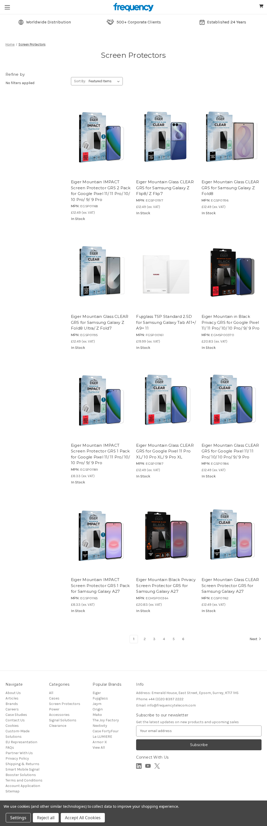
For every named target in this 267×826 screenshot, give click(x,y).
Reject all (45, 818)
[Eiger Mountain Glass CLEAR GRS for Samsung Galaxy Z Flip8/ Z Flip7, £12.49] (166, 137)
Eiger (97, 693)
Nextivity (100, 725)
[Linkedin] (139, 766)
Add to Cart (116, 168)
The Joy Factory (106, 720)
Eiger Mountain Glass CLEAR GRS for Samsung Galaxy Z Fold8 (230, 187)
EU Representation (21, 742)
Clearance (57, 725)
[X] (157, 766)
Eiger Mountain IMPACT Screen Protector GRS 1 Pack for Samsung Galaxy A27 (100, 585)
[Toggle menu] (7, 7)
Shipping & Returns (22, 764)
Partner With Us (19, 753)
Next (253, 639)
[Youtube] (148, 766)
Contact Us (15, 720)
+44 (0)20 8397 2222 (160, 699)
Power (54, 709)
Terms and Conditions (24, 780)
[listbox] (105, 81)
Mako (97, 714)
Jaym (97, 704)
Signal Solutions (62, 720)
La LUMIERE (102, 736)
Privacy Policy (17, 758)
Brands (11, 704)
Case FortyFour (106, 731)
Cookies (12, 725)
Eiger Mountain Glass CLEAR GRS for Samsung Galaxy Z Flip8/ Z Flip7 (165, 187)
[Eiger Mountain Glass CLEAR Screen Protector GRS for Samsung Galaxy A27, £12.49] (231, 535)
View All (99, 747)
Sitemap (12, 791)
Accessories (59, 714)
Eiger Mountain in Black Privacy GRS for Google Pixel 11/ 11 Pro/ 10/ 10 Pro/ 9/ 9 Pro (230, 322)
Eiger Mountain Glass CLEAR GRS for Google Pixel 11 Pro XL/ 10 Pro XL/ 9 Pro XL (165, 451)
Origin (98, 709)
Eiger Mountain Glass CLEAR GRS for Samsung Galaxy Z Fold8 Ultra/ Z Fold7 (100, 322)
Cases (54, 698)
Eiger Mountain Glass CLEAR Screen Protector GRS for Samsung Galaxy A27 (230, 585)
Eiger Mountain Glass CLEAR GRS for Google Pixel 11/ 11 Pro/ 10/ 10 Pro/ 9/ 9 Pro (230, 451)
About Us (13, 693)
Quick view (85, 168)
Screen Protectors (64, 704)
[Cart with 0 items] (261, 7)
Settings (18, 818)
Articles (12, 698)
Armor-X (100, 742)
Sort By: (80, 81)
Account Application (22, 786)
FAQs (9, 747)
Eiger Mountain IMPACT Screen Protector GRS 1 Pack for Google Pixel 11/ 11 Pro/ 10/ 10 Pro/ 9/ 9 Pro (100, 454)
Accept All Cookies (83, 818)
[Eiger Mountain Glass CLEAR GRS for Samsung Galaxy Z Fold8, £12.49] (231, 137)
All (51, 693)
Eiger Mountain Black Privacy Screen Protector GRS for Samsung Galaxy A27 (166, 585)
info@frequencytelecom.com (166, 705)
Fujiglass (100, 698)
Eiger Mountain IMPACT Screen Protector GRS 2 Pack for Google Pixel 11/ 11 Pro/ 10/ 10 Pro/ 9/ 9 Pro (101, 190)
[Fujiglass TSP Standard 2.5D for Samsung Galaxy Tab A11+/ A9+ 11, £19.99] (166, 271)
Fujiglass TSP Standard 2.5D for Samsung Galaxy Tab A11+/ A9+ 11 (166, 322)
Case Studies (16, 714)
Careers (12, 709)
